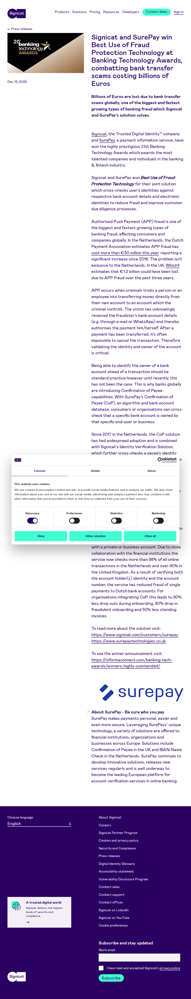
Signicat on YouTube (114, 917)
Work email (107, 950)
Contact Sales (156, 11)
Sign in (179, 12)
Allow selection (96, 536)
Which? (173, 265)
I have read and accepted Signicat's (143, 968)
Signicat (99, 133)
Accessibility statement (116, 871)
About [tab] (151, 470)
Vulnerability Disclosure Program (123, 879)
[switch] (74, 521)
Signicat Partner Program (118, 833)
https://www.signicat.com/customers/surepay (134, 634)
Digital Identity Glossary (117, 863)
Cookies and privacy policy (118, 840)
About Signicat (110, 817)
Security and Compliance (117, 848)
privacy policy (170, 968)
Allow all (150, 536)
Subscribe (111, 977)
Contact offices (111, 902)
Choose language (20, 817)
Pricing (95, 12)
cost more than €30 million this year (125, 252)
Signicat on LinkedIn (114, 910)
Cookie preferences (113, 925)
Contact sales (109, 887)
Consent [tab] (39, 470)
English (14, 823)
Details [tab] (95, 470)
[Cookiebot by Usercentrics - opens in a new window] (160, 460)
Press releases (19, 29)
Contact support (112, 894)
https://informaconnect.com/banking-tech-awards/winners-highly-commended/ (131, 662)
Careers (105, 825)
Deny (41, 536)
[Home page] (16, 12)
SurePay (107, 139)
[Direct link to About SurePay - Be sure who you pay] (87, 712)
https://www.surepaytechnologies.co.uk (128, 640)
